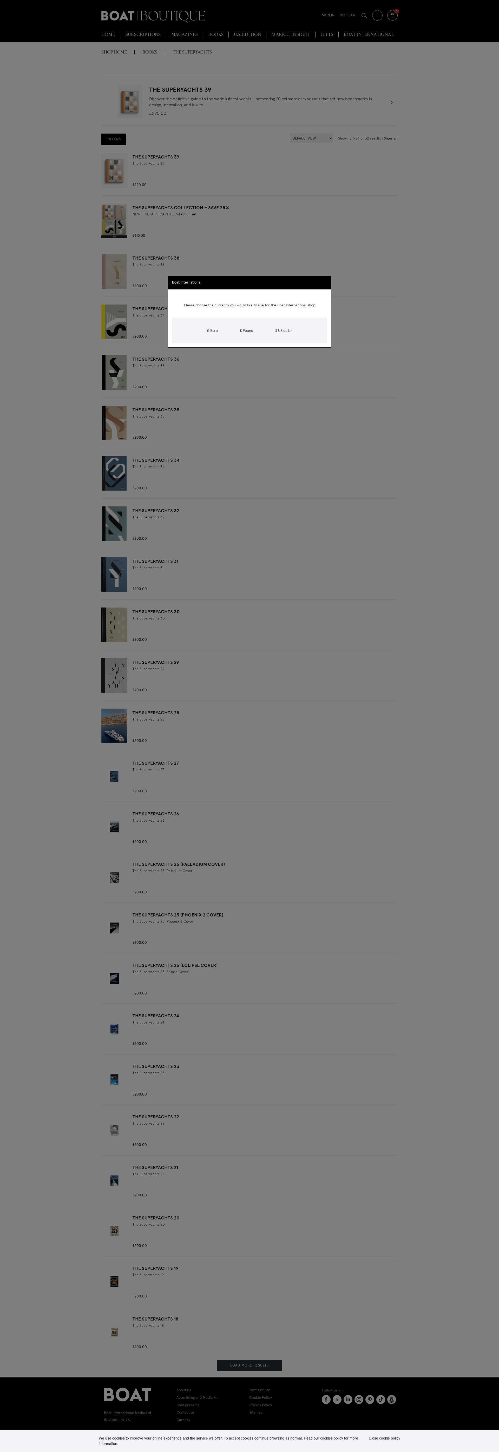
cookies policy (331, 1438)
